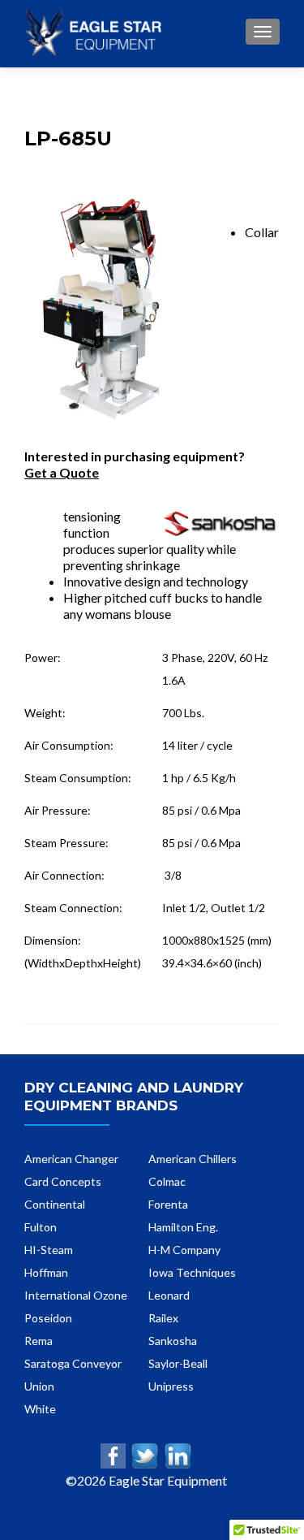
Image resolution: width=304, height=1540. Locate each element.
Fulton (40, 1227)
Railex (163, 1318)
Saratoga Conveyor (73, 1363)
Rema (38, 1341)
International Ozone (75, 1295)
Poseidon (48, 1318)
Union (39, 1386)
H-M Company (184, 1250)
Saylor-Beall (178, 1363)
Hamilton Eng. (183, 1227)
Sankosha (172, 1341)
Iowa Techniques (192, 1272)
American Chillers (192, 1159)
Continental (54, 1204)
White (40, 1409)
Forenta (168, 1204)
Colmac (167, 1181)
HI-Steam (48, 1250)
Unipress (171, 1386)
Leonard (169, 1295)
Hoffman (46, 1272)
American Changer (71, 1159)
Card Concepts (62, 1181)
